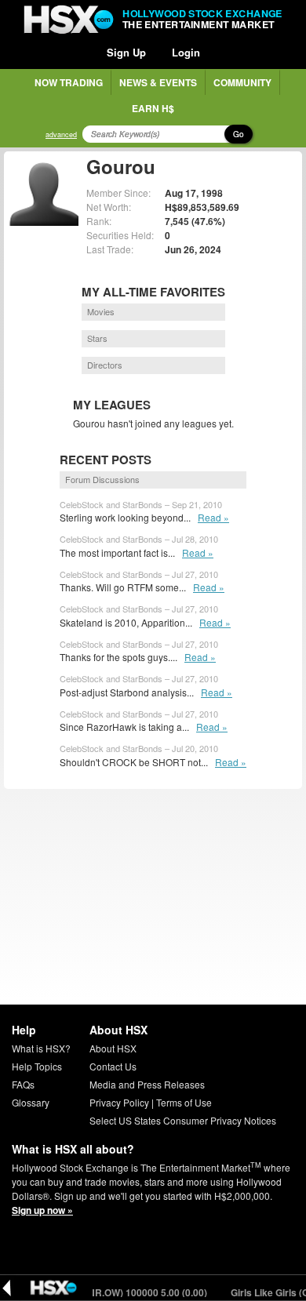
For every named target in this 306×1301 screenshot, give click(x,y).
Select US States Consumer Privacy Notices (182, 1120)
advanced (61, 134)
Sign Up (126, 52)
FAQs (23, 1084)
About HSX (113, 1048)
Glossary (30, 1102)
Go (238, 134)
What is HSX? (41, 1048)
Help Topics (37, 1066)
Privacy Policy (119, 1102)
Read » (213, 517)
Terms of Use (184, 1102)
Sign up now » (42, 1210)
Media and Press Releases (147, 1084)
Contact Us (113, 1066)
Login (186, 52)
